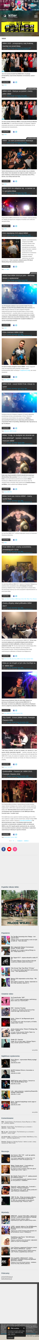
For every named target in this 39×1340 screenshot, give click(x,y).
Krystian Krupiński (22, 236)
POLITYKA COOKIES (31, 1333)
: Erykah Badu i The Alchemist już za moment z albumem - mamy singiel (16, 1127)
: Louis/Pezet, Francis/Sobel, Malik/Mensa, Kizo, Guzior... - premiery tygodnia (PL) (19, 1137)
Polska (8, 48)
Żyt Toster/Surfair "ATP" (18, 997)
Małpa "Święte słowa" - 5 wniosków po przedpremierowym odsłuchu (22, 1166)
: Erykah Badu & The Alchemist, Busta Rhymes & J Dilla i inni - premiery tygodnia (18, 1122)
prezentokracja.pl (7, 1277)
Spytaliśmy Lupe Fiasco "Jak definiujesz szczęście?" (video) (23, 1237)
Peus (31, 598)
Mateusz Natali (21, 194)
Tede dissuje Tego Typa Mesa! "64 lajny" (22, 968)
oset (5, 598)
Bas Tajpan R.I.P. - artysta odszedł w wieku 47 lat (24, 958)
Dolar (8, 598)
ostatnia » (26, 840)
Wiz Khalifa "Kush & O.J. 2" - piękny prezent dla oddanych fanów (24, 1176)
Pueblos (14, 713)
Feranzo (12, 837)
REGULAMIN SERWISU (6, 1333)
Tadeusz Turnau (21, 443)
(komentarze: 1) (28, 194)
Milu (11, 491)
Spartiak (28, 658)
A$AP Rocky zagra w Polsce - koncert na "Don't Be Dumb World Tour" (23, 1081)
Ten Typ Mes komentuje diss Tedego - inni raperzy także (23, 937)
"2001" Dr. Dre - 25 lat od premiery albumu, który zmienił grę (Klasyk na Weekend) (23, 1197)
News (22, 48)
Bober (5, 491)
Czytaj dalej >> (6, 82)
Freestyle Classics (15, 722)
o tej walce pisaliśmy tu (26, 820)
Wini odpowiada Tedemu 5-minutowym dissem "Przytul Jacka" (22, 947)
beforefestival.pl (6, 1279)
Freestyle (13, 48)
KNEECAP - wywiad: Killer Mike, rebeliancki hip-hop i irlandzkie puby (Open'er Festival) (24, 1216)
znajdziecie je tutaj (25, 370)
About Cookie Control (9, 1328)
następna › (20, 840)
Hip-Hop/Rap (18, 48)
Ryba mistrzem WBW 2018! (12, 332)
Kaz (10, 598)
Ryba (5, 379)
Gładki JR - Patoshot (17, 1039)
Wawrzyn (35, 598)
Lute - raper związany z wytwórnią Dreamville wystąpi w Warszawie (24, 1091)
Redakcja (20, 49)
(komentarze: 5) (28, 335)
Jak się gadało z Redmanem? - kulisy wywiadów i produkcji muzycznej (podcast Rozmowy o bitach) (23, 1259)
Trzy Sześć (10, 767)
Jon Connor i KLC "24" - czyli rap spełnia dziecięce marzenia (23, 1155)
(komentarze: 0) (25, 49)
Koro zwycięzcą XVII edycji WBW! (15, 233)
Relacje (22, 388)
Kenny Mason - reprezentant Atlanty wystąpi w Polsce (24, 1060)
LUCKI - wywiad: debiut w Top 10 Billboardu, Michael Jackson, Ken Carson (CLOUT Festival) (24, 1228)
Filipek (28, 598)
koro (5, 269)
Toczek (21, 658)
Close (24, 1328)
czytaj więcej (10, 1337)
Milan (21, 713)
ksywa (19, 598)
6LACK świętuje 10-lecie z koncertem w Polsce (22, 1070)
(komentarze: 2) (29, 236)
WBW (29, 48)
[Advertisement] (15, 870)
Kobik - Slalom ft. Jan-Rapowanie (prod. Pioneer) (22, 1019)
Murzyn (13, 598)
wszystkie (35, 1050)
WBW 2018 (6, 431)
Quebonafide (7, 837)
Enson (5, 767)
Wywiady (26, 48)
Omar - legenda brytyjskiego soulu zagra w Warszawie (23, 1102)
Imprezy (23, 235)
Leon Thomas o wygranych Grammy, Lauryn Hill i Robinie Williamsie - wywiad (24, 1248)
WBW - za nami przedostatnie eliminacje (17, 141)
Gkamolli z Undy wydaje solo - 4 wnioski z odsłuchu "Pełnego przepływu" (23, 1187)
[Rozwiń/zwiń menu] (36, 16)
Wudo (32, 658)
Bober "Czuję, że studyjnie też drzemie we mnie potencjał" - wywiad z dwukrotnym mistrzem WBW (18, 438)
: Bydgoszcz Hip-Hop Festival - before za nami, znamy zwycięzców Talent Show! (18, 1142)
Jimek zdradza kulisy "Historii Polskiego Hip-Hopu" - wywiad (24, 1029)
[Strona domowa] (9, 16)
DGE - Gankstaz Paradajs (18, 1008)
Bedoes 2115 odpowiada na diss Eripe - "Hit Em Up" (23, 979)
